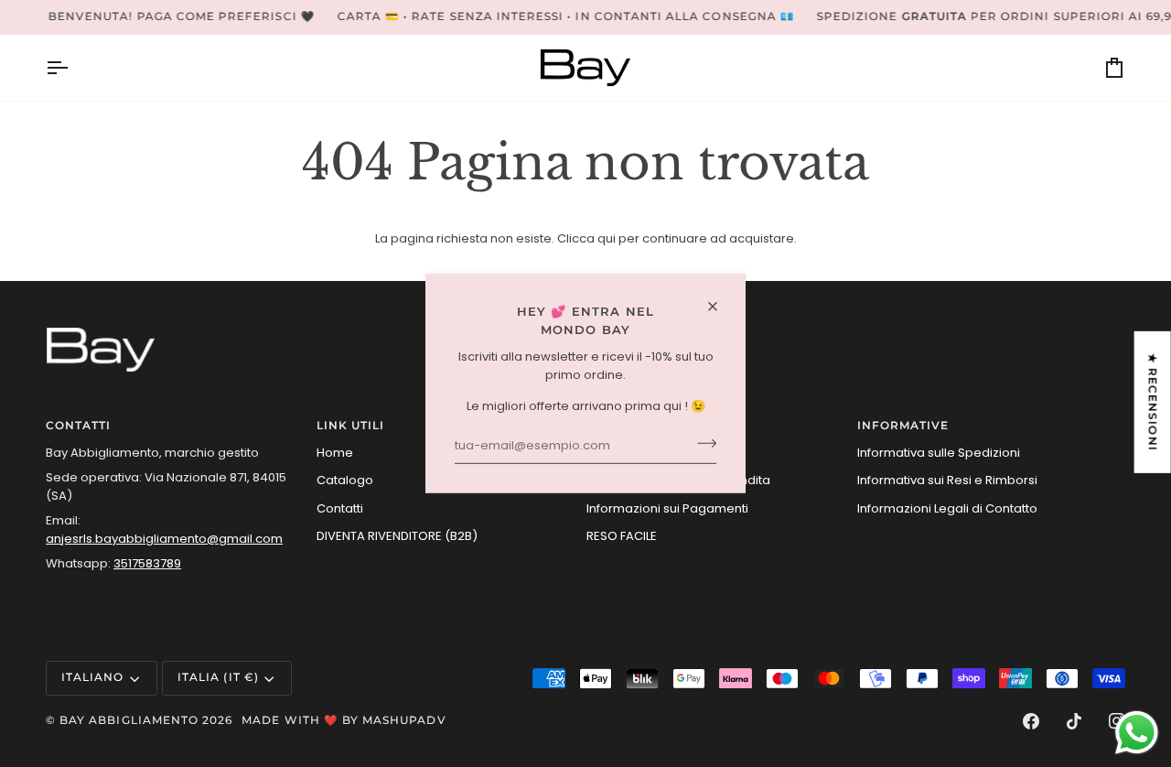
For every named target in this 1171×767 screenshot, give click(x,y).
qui (606, 238)
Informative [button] (903, 425)
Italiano (92, 677)
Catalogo (345, 480)
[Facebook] (1031, 721)
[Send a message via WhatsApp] (1137, 733)
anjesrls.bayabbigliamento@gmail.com (164, 538)
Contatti (340, 508)
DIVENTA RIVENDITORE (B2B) (397, 536)
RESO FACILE (621, 536)
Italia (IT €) (218, 677)
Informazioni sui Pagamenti (667, 508)
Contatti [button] (78, 425)
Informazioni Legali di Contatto (947, 508)
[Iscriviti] (701, 444)
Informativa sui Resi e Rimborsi (947, 480)
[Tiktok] (1074, 721)
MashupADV (404, 720)
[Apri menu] (73, 68)
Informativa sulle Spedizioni (938, 452)
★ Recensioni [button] (1152, 402)
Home (335, 452)
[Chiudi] (720, 307)
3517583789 (147, 563)
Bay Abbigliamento (129, 720)
